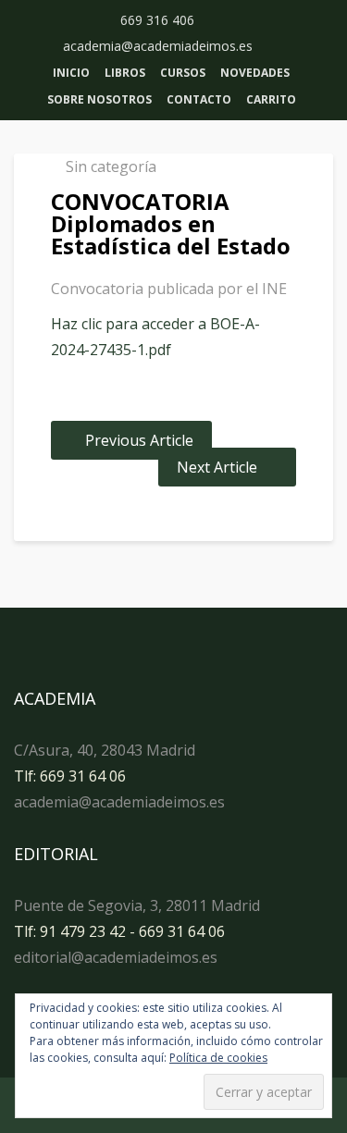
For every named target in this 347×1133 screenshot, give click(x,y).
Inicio (71, 72)
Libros (125, 72)
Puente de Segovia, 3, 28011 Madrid (137, 905)
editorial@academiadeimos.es (115, 957)
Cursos (182, 72)
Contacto (199, 99)
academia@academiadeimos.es (119, 802)
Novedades (255, 72)
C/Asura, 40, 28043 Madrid (104, 750)
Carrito (271, 99)
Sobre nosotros (99, 99)
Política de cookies (218, 1057)
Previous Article (139, 440)
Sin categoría (111, 166)
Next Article (217, 467)
